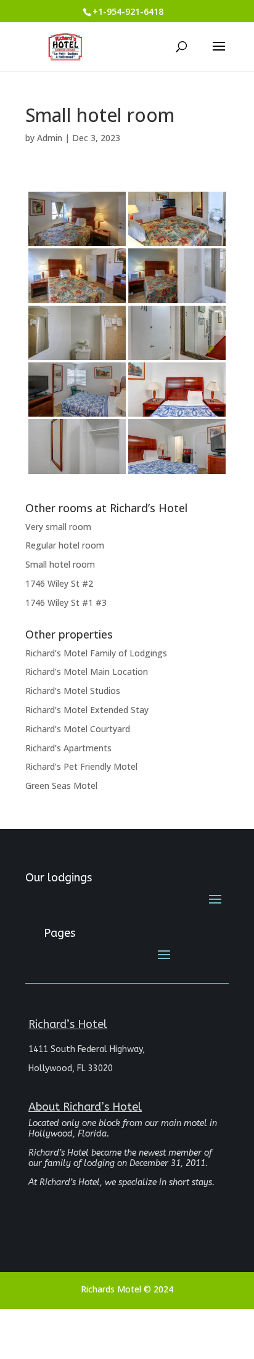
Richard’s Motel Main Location (86, 671)
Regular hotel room (64, 545)
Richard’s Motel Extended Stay (87, 710)
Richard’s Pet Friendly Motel (81, 766)
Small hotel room (60, 564)
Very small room (58, 527)
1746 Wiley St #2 (59, 583)
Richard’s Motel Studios (72, 690)
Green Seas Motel (61, 785)
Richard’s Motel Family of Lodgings (96, 653)
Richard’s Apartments (68, 748)
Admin (49, 138)
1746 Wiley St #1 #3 (66, 602)
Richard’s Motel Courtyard (77, 729)
